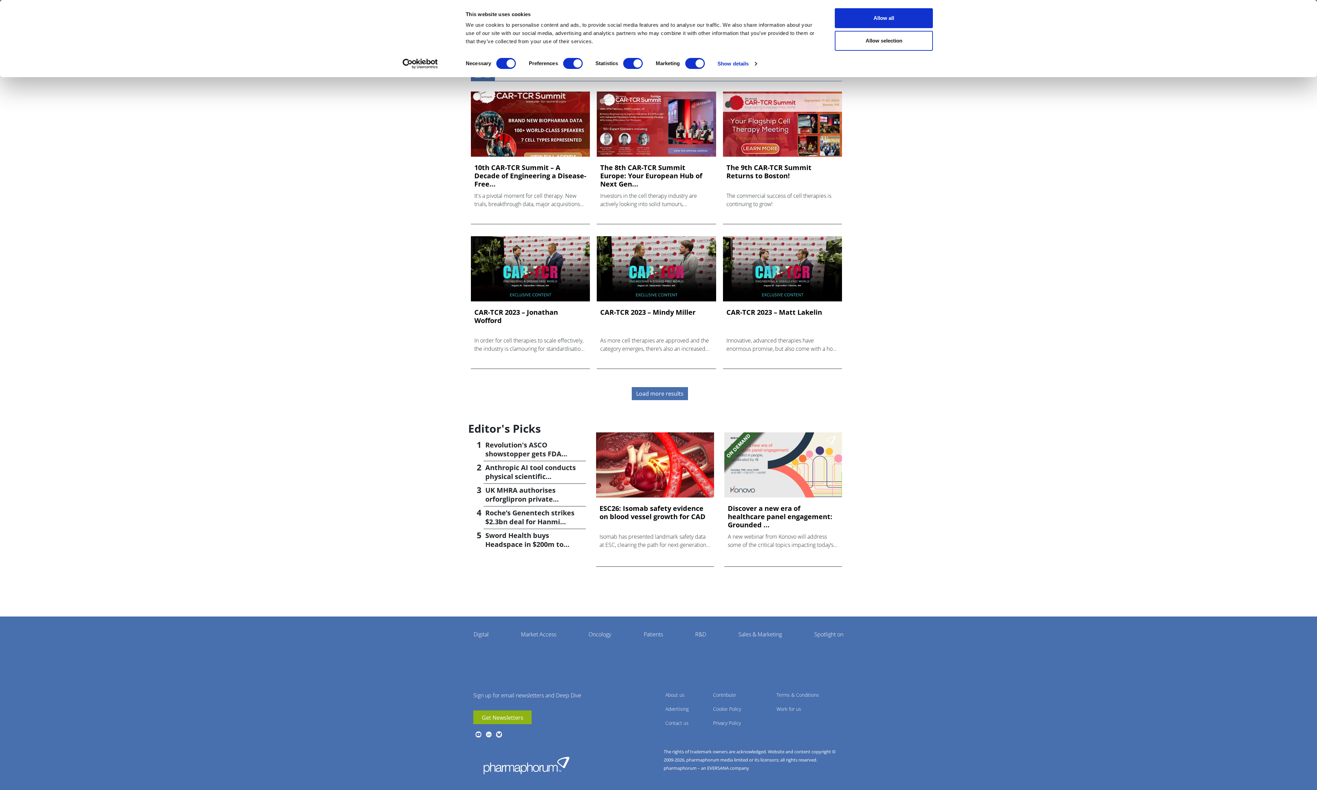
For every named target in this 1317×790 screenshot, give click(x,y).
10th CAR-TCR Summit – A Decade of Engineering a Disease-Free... (530, 176)
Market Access (538, 634)
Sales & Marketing (760, 634)
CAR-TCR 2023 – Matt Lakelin (774, 312)
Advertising (677, 709)
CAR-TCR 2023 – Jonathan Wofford (516, 316)
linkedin (488, 734)
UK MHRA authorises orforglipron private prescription (520, 499)
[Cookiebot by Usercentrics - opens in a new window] (420, 64)
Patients (653, 634)
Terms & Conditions (797, 695)
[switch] (573, 63)
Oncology (600, 634)
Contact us (677, 723)
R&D (700, 634)
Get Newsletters (502, 717)
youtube (478, 734)
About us (675, 695)
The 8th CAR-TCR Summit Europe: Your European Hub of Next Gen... (651, 176)
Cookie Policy (727, 709)
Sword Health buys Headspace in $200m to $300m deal (524, 544)
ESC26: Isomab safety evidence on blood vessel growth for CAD (652, 512)
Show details (733, 64)
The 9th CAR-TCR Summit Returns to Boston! (768, 172)
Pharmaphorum (526, 765)
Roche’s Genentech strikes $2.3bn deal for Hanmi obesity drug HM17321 (529, 521)
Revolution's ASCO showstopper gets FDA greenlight (523, 453)
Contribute (724, 695)
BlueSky (499, 734)
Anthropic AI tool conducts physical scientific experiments (530, 476)
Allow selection (884, 41)
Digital (481, 634)
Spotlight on (828, 634)
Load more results (660, 393)
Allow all (884, 18)
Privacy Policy (727, 723)
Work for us (788, 709)
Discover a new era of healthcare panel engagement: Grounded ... (780, 516)
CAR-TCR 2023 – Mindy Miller (648, 312)
